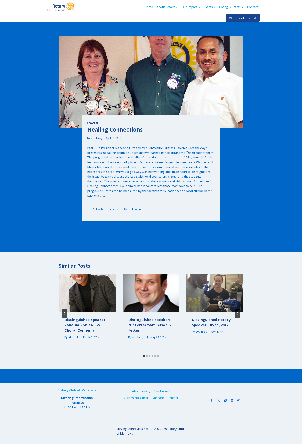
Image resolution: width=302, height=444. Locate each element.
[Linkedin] (232, 400)
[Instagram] (225, 400)
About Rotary (141, 391)
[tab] (144, 356)
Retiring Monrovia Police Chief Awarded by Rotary (111, 236)
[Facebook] (211, 400)
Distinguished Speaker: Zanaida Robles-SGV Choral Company (85, 325)
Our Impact (162, 391)
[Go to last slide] (64, 313)
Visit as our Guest (136, 398)
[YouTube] (239, 400)
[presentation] (87, 292)
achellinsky (96, 138)
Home (149, 7)
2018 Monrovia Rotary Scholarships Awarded (189, 234)
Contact (252, 7)
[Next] (237, 313)
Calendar (158, 398)
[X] (218, 400)
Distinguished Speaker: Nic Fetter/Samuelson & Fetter (149, 325)
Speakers (92, 122)
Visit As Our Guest (242, 18)
